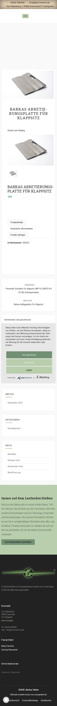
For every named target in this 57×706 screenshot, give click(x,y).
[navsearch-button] (32, 16)
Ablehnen (29, 362)
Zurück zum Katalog (16, 130)
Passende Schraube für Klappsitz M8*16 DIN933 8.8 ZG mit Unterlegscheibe (29, 289)
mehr (29, 370)
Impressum (5, 672)
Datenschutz (15, 672)
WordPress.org (14, 472)
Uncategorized (14, 428)
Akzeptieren (29, 354)
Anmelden (12, 454)
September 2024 (15, 402)
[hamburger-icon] (25, 16)
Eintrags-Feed (14, 460)
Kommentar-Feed (15, 466)
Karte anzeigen (7, 621)
